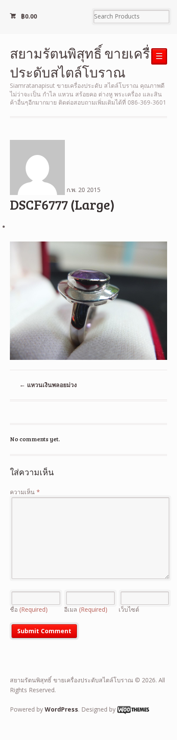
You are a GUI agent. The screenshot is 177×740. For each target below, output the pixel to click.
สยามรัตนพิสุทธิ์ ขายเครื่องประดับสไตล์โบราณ (87, 62)
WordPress (61, 709)
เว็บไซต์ (129, 609)
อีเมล (85, 609)
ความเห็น (25, 492)
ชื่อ (29, 609)
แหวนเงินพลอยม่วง (48, 385)
